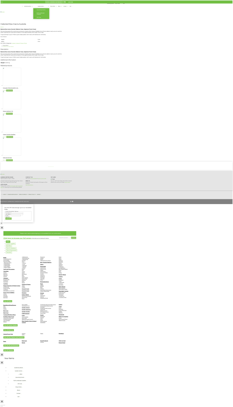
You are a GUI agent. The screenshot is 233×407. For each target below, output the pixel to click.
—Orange (24, 266)
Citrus (23, 261)
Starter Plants (62, 274)
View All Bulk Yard (8, 330)
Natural (5, 321)
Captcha (7, 216)
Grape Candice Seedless (9, 134)
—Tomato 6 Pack (62, 297)
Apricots (5, 295)
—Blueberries (25, 257)
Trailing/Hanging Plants (45, 260)
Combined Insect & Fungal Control (48, 304)
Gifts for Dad (62, 340)
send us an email (42, 178)
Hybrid (4, 272)
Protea (60, 272)
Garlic (41, 318)
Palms (41, 259)
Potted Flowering (7, 259)
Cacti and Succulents (9, 269)
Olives (23, 276)
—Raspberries (25, 259)
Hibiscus (60, 265)
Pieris (60, 271)
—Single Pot (61, 296)
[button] (110, 3)
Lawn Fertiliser (6, 320)
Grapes (23, 271)
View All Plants (8, 301)
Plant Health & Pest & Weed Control (29, 322)
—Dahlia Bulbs (6, 263)
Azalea (41, 294)
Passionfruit (24, 279)
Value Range (62, 286)
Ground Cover (25, 289)
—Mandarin (24, 265)
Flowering (42, 257)
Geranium (42, 275)
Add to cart (9, 90)
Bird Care (5, 310)
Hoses (60, 318)
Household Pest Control (45, 308)
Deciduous (5, 280)
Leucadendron (62, 268)
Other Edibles (25, 277)
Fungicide (42, 307)
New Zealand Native (63, 269)
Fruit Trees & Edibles (8, 292)
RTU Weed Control (44, 312)
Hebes (60, 263)
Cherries (23, 260)
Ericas (60, 257)
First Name (8, 213)
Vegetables (42, 322)
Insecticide (42, 309)
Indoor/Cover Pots (8, 334)
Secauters (61, 309)
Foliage (42, 258)
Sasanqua (5, 275)
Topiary (61, 276)
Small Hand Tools (62, 310)
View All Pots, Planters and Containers (14, 337)
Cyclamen (5, 289)
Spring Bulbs (6, 260)
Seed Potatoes (43, 321)
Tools (60, 306)
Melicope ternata (7, 157)
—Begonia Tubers (7, 262)
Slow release (24, 304)
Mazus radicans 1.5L (8, 111)
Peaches (24, 280)
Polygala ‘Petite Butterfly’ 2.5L (10, 88)
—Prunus (61, 283)
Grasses (13, 43)
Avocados (5, 296)
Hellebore (42, 276)
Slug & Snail (42, 313)
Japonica (5, 273)
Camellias (5, 271)
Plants (25, 43)
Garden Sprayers (26, 309)
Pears (23, 281)
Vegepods (61, 314)
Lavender (42, 278)
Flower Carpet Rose (44, 291)
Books (23, 342)
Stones (4, 309)
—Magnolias (61, 282)
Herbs (23, 272)
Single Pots (61, 293)
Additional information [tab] (8, 46)
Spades (60, 311)
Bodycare (24, 340)
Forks (60, 308)
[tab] (8, 242)
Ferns (23, 298)
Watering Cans (62, 320)
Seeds (42, 315)
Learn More (67, 182)
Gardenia (61, 260)
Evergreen (5, 281)
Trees (60, 278)
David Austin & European (45, 290)
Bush (41, 287)
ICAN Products (25, 313)
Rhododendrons (44, 281)
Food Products (44, 340)
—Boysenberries (25, 258)
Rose (41, 283)
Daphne (42, 296)
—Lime (23, 264)
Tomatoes (61, 294)
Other (41, 280)
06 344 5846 (33, 178)
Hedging (24, 292)
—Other (23, 268)
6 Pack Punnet (6, 288)
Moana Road (62, 342)
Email (7, 215)
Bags (4, 341)
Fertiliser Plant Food (8, 316)
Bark (4, 306)
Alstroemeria (43, 269)
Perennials (43, 266)
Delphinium (43, 271)
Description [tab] (5, 45)
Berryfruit (5, 297)
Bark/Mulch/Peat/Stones (9, 305)
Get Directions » (29, 185)
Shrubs (42, 293)
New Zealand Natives (45, 262)
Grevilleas (61, 261)
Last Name (8, 214)
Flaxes (23, 285)
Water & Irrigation (63, 316)
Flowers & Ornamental (8, 318)
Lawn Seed (24, 318)
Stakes (60, 304)
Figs (23, 270)
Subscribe (8, 218)
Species (5, 276)
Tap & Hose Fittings (63, 319)
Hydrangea (61, 266)
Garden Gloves (26, 307)
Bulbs (4, 257)
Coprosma (42, 295)
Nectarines (24, 274)
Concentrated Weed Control (46, 305)
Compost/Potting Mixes (9, 314)
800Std (42, 286)
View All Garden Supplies (10, 325)
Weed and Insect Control (27, 319)
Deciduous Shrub (44, 298)
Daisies (41, 270)
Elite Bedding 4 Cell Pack (8, 290)
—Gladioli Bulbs (6, 265)
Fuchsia (42, 273)
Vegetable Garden (63, 291)
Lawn (23, 315)
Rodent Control (43, 310)
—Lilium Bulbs (6, 266)
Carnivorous (24, 297)
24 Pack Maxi (6, 287)
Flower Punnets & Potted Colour (11, 285)
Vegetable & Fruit (25, 305)
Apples (5, 294)
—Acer (60, 281)
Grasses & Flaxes (19, 43)
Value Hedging (62, 288)
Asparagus (42, 316)
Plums (23, 282)
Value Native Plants (63, 289)
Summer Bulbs (6, 261)
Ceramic (23, 333)
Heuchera (42, 277)
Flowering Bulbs (44, 272)
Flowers (42, 317)
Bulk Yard (5, 312)
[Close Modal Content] (1, 223)
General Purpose (7, 319)
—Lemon (24, 263)
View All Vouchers (8, 350)
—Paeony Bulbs (6, 267)
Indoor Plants (25, 294)
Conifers (5, 283)
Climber (42, 288)
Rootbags (61, 333)
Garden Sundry (26, 311)
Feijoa (23, 269)
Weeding (61, 312)
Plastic (41, 333)
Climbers (5, 278)
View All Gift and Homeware (11, 345)
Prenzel (42, 342)
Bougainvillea (6, 279)
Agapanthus (43, 267)
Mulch (4, 307)
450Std (41, 285)
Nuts (23, 275)
